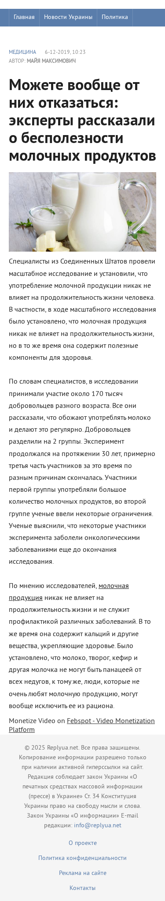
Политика (115, 17)
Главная (24, 17)
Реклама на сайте (82, 873)
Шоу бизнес (29, 35)
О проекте (83, 843)
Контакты (82, 888)
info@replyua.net (97, 825)
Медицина (22, 52)
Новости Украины (68, 17)
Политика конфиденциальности (82, 858)
